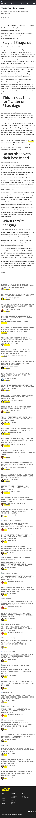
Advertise (13, 795)
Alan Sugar (31, 140)
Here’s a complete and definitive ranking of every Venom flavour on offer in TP (16, 317)
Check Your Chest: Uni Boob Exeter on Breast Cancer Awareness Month (17, 295)
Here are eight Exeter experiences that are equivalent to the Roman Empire (16, 375)
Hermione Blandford (10, 400)
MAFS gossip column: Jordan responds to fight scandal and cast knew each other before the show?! (17, 548)
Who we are (24, 795)
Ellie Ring (7, 646)
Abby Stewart (5, 321)
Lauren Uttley (8, 343)
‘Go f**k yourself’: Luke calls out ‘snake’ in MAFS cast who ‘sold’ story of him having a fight (17, 761)
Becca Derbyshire (9, 309)
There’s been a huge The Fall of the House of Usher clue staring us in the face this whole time (17, 589)
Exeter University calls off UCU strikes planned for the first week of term (18, 452)
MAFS (14, 552)
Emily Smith (7, 540)
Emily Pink (7, 388)
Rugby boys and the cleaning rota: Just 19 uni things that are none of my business (18, 683)
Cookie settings (25, 797)
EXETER (7, 289)
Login (12, 803)
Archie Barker (5, 355)
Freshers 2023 (19, 287)
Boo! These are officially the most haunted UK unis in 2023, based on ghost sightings (16, 536)
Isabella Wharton (16, 331)
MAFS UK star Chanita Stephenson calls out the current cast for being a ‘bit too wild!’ (17, 749)
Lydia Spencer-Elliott (11, 528)
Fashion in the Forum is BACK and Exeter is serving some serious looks (17, 285)
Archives (13, 797)
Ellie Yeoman (5, 331)
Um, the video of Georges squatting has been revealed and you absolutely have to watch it (16, 642)
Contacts (24, 796)
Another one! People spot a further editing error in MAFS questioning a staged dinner (17, 614)
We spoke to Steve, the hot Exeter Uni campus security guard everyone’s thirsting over (17, 306)
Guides (3, 20)
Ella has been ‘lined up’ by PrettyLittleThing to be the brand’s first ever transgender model (17, 564)
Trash (21, 581)
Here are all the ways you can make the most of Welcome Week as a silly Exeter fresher (17, 440)
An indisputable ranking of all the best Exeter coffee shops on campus (17, 386)
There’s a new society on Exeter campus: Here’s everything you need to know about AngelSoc (17, 339)
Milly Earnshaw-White (11, 432)
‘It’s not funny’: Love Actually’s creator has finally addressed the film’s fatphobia (16, 628)
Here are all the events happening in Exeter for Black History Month (17, 328)
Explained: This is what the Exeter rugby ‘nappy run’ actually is (16, 408)
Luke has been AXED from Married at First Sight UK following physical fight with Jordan (17, 773)
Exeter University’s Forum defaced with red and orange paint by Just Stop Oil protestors (16, 351)
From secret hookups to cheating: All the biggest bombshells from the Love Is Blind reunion (17, 697)
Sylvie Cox (7, 378)
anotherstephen (9, 515)
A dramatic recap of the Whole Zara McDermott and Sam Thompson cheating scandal (17, 511)
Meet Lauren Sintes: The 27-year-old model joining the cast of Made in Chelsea (17, 671)
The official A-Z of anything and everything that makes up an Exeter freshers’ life (17, 499)
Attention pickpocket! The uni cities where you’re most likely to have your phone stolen (17, 656)
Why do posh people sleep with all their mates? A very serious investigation (16, 710)
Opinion (21, 400)
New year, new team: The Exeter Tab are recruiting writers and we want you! (17, 464)
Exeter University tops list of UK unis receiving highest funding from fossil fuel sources (17, 363)
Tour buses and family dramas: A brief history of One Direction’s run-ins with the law (17, 577)
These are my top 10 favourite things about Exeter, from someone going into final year (17, 418)
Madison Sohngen (16, 321)
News (25, 331)
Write (22, 3)
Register (13, 802)
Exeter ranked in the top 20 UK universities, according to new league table (15, 487)
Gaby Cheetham (9, 287)
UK (6, 516)
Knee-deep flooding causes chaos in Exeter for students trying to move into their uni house (17, 475)
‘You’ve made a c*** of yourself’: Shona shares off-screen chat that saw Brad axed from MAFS (18, 736)
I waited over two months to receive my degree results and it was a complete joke (17, 396)
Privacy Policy (14, 796)
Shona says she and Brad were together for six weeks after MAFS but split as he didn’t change (16, 724)
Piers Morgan (8, 143)
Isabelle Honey (9, 298)
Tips (27, 3)
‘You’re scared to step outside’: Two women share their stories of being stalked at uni (17, 603)
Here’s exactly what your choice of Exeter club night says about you (16, 429)
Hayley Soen (8, 552)
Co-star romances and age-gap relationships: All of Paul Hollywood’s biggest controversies (17, 524)
